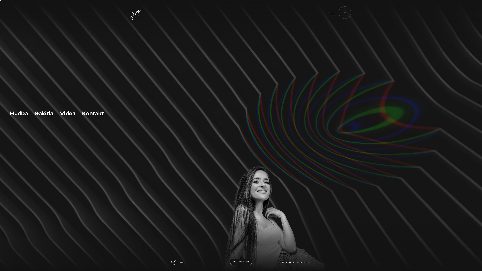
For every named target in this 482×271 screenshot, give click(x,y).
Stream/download (241, 262)
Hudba (291, 13)
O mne (281, 13)
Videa (300, 13)
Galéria (310, 13)
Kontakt (320, 13)
